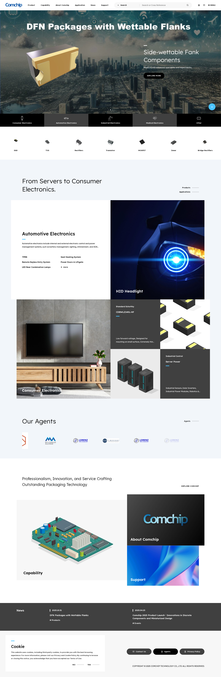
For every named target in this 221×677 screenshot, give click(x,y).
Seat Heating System (71, 257)
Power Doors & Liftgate (72, 262)
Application (80, 5)
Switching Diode (205, 150)
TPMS (24, 257)
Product (31, 5)
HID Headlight (129, 291)
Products (56, 620)
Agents (187, 421)
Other (199, 123)
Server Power (173, 361)
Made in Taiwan (180, 59)
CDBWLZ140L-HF (125, 312)
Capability (45, 5)
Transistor (47, 150)
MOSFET (79, 150)
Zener (110, 150)
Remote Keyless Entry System (36, 262)
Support (104, 5)
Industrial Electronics (110, 123)
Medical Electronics (154, 123)
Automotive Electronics (66, 123)
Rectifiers (16, 150)
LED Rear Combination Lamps (36, 267)
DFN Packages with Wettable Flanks (69, 615)
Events (138, 623)
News (93, 5)
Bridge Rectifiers (142, 150)
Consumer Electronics (22, 123)
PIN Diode (173, 150)
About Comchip (62, 5)
